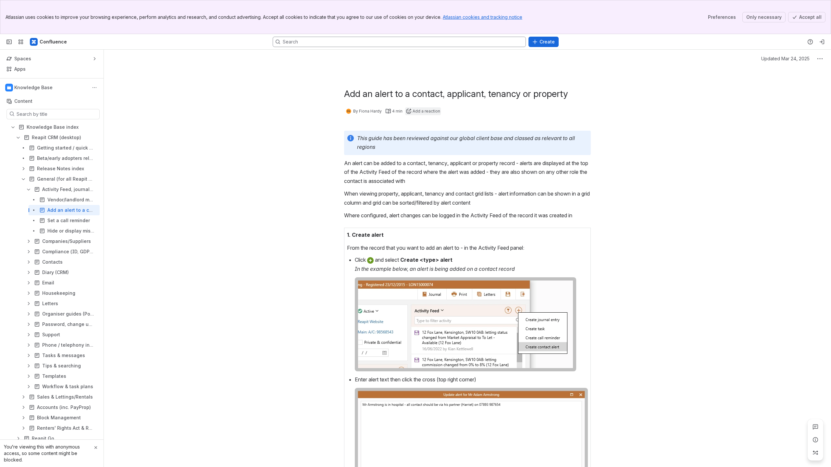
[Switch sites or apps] (21, 42)
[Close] (96, 447)
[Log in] (822, 42)
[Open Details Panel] (815, 440)
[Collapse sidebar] (9, 42)
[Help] (810, 42)
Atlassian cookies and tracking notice (482, 17)
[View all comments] (815, 427)
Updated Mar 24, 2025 (785, 58)
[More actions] (94, 87)
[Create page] (815, 453)
